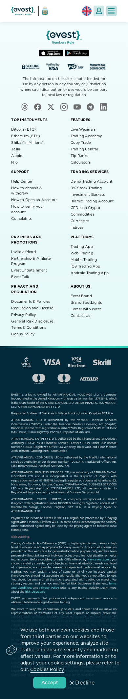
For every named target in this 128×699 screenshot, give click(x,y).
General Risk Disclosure (32, 321)
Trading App (82, 246)
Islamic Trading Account (92, 201)
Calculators (81, 162)
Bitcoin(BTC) (23, 129)
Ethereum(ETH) (25, 136)
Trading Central (84, 149)
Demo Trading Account (91, 181)
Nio (14, 162)
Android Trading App (90, 273)
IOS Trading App (85, 266)
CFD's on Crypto (85, 208)
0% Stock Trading (86, 188)
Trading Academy (86, 136)
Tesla (15, 149)
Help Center (21, 181)
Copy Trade (81, 142)
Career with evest (86, 309)
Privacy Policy (23, 315)
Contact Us (80, 316)
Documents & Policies (30, 301)
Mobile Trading (84, 260)
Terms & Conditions (28, 327)
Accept (49, 683)
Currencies (80, 221)
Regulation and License (32, 308)
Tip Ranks (79, 156)
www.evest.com (98, 559)
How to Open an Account (33, 200)
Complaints (21, 218)
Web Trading (82, 253)
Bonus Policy (22, 334)
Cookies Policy (47, 669)
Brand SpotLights (86, 302)
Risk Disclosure (35, 591)
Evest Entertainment (29, 270)
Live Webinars (83, 129)
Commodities (82, 214)
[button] (111, 11)
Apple (16, 156)
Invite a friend (23, 252)
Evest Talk (20, 277)
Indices (77, 227)
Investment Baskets (88, 194)
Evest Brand (81, 296)
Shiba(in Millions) (27, 142)
